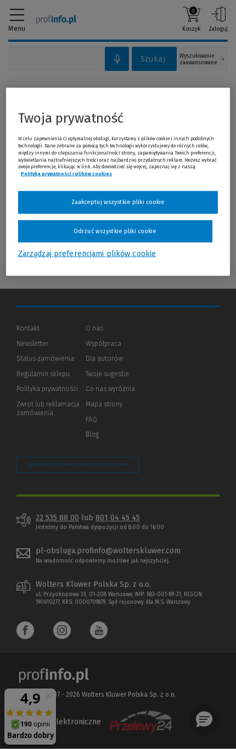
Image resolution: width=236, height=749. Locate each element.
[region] (118, 182)
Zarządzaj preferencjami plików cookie (87, 253)
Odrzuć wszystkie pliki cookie (115, 230)
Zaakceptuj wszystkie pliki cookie (118, 202)
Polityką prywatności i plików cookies (66, 174)
